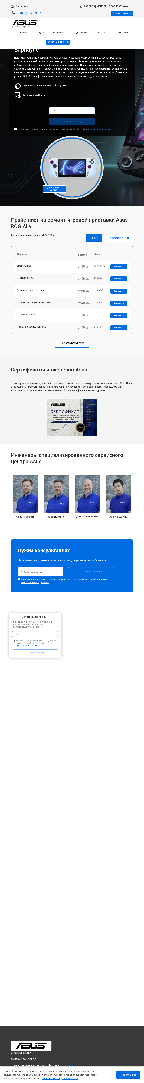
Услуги (23, 32)
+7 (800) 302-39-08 (28, 13)
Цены (42, 32)
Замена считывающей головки (33, 302)
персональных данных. (99, 129)
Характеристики (119, 237)
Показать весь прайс (72, 343)
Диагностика (24, 265)
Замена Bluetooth (26, 314)
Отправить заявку (72, 121)
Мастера (101, 32)
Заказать (119, 266)
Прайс (94, 237)
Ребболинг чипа (25, 278)
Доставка (82, 32)
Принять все (128, 1074)
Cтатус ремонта (122, 13)
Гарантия (58, 32)
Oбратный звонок (58, 42)
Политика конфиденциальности (60, 1078)
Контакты (123, 32)
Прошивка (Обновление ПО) (32, 326)
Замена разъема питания (30, 290)
